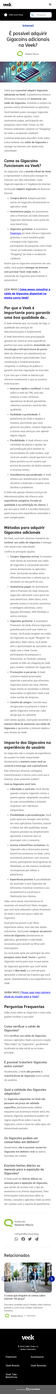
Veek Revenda (38, 1365)
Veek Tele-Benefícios (11, 1376)
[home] (6, 4)
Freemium (16, 233)
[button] (50, 4)
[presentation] (4, 1279)
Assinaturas (37, 1356)
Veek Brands (12, 1365)
